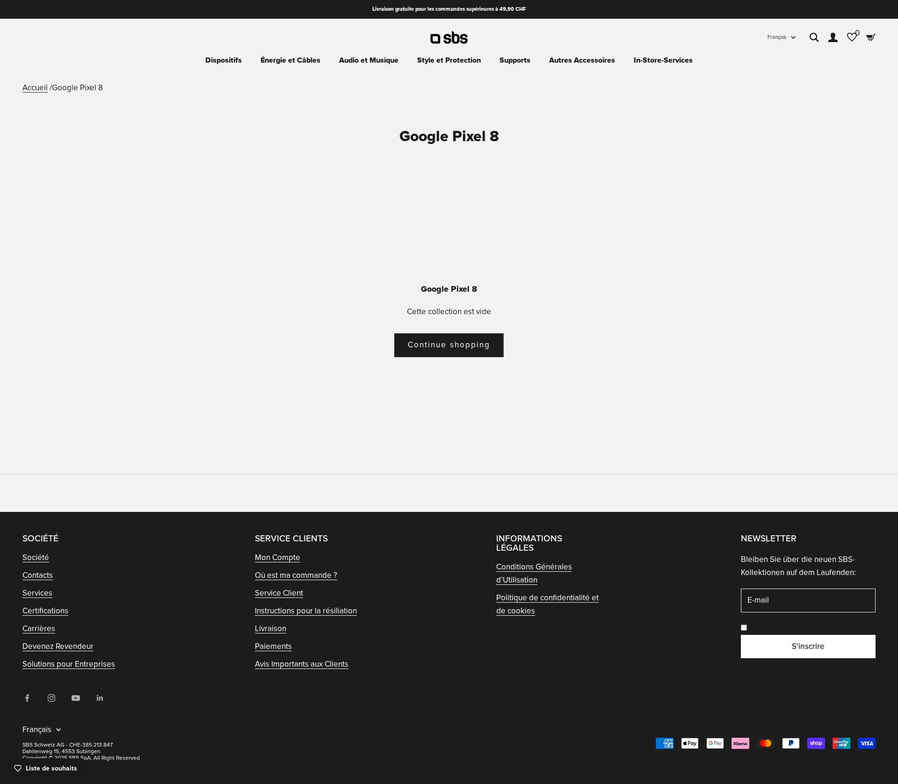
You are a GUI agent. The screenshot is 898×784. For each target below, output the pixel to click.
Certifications (45, 611)
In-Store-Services (663, 60)
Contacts (37, 575)
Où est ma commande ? (296, 575)
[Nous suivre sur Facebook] (27, 698)
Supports (515, 60)
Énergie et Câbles (290, 60)
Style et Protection (449, 60)
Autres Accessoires (582, 60)
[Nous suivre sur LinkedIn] (100, 698)
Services (37, 593)
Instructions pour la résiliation (306, 611)
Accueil (35, 88)
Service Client (279, 593)
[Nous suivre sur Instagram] (51, 698)
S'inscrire (808, 646)
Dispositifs (223, 60)
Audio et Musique (368, 60)
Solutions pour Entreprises (68, 664)
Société (35, 557)
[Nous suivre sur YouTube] (75, 698)
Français (777, 37)
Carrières (38, 628)
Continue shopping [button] (449, 345)
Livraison (270, 628)
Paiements (273, 646)
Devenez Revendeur (58, 646)
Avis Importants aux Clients (301, 664)
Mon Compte (277, 557)
